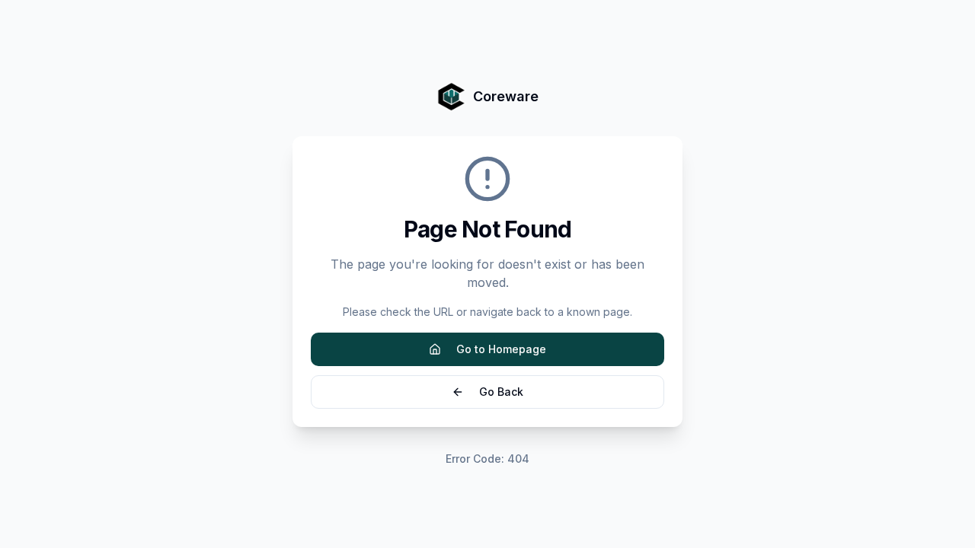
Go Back (501, 391)
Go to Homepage (501, 348)
